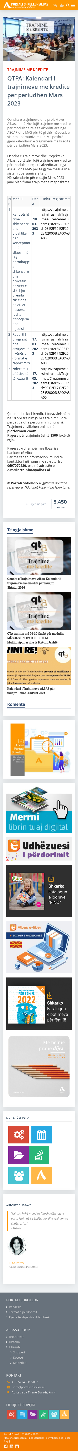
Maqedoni (19, 1363)
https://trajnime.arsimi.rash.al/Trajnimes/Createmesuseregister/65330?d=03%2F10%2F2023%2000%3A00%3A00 (55, 223)
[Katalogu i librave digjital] (18, 1155)
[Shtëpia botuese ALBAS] (42, 1175)
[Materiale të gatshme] (18, 1134)
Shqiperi (18, 1352)
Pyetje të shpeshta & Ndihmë (29, 1317)
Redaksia (14, 1307)
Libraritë (14, 1347)
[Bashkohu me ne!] (18, 1175)
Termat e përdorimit (22, 1312)
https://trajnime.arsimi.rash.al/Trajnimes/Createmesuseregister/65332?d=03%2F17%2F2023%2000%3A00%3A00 (55, 383)
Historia (14, 1342)
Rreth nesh (16, 1337)
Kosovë (17, 1357)
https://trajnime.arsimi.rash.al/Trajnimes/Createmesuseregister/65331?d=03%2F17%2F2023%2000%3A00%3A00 (55, 348)
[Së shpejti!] (42, 1134)
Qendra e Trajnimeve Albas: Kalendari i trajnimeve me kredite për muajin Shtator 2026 (34, 583)
